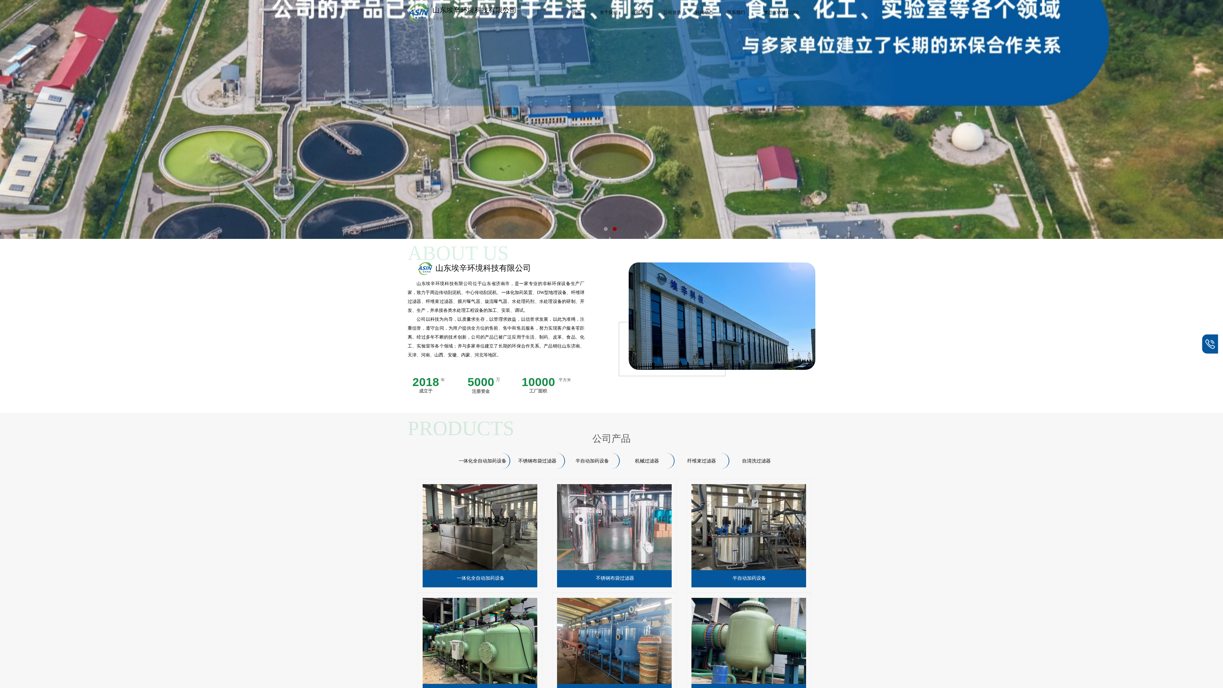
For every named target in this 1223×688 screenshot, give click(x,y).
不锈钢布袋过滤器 (615, 578)
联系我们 (736, 12)
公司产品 (640, 12)
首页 (576, 12)
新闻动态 (704, 12)
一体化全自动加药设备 (480, 578)
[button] (606, 229)
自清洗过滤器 (756, 460)
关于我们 (609, 12)
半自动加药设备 (749, 578)
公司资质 (672, 12)
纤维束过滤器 (701, 460)
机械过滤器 (647, 460)
